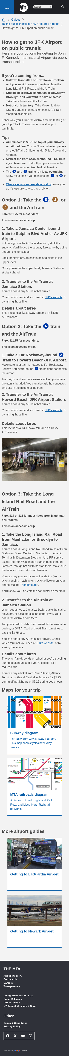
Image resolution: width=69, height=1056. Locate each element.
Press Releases (13, 999)
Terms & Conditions (15, 1023)
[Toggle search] (62, 7)
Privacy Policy (12, 1026)
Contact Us (10, 979)
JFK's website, (54, 297)
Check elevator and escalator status (28, 184)
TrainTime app (29, 584)
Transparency (12, 986)
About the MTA (13, 975)
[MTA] (24, 7)
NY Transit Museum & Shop (20, 1006)
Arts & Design (12, 1002)
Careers (8, 982)
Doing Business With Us (18, 995)
